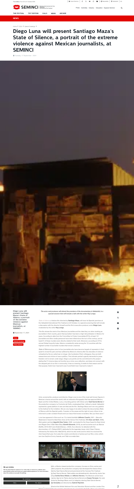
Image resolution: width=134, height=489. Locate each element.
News (53, 13)
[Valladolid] (111, 1)
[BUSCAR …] (121, 8)
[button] (78, 8)
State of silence (44, 320)
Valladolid (115, 1)
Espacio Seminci (109, 8)
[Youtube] (89, 1)
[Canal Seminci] (69, 1)
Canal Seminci (74, 1)
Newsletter (105, 1)
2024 (20, 26)
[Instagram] (93, 1)
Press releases (18, 344)
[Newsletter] (101, 1)
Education (99, 8)
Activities (84, 8)
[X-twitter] (86, 1)
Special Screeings (30, 26)
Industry (91, 8)
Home (15, 26)
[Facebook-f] (82, 1)
